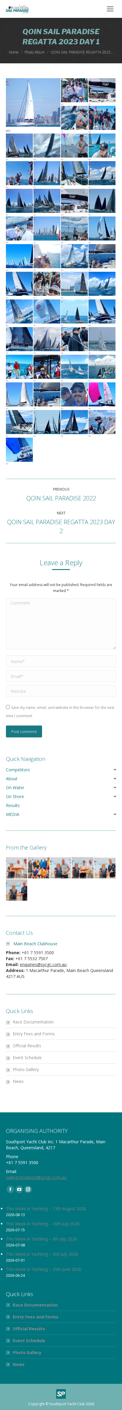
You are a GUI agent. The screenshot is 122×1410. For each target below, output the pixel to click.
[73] (47, 258)
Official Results (27, 1045)
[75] (102, 230)
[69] (47, 285)
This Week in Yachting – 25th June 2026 (43, 1269)
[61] (47, 175)
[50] (33, 105)
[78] (19, 230)
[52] (102, 92)
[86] (19, 341)
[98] (102, 396)
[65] (47, 147)
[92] (102, 424)
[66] (19, 147)
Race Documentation (33, 1022)
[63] (102, 147)
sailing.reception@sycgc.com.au (36, 1177)
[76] (75, 230)
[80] (75, 368)
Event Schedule (27, 1057)
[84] (75, 341)
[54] (102, 120)
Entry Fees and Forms (34, 1034)
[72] (75, 258)
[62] (19, 175)
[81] (47, 368)
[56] (75, 202)
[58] (19, 202)
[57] (47, 202)
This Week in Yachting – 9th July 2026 (41, 1239)
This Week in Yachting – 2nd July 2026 (42, 1254)
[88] (75, 313)
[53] (75, 120)
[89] (47, 313)
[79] (102, 368)
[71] (102, 258)
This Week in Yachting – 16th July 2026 (42, 1224)
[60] (75, 175)
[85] (47, 341)
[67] (102, 285)
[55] (102, 202)
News (18, 1081)
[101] (19, 396)
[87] (102, 313)
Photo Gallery (26, 1069)
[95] (75, 424)
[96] (47, 424)
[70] (19, 285)
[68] (75, 285)
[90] (19, 313)
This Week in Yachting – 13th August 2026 (46, 1208)
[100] (47, 396)
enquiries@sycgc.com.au (43, 964)
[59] (102, 175)
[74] (19, 258)
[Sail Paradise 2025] (17, 868)
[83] (102, 341)
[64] (75, 147)
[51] (75, 92)
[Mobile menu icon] (110, 9)
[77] (47, 230)
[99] (75, 396)
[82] (19, 368)
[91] (19, 451)
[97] (19, 424)
